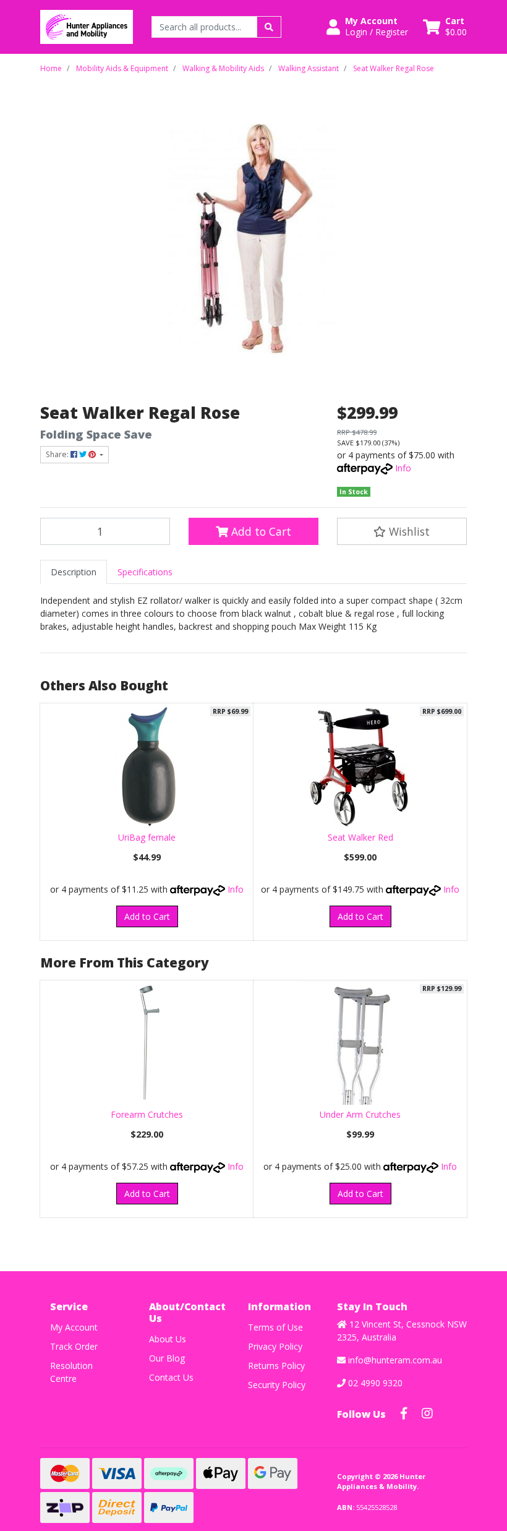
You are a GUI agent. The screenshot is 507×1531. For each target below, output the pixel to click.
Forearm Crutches (147, 1114)
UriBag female (147, 837)
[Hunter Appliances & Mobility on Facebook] (403, 1413)
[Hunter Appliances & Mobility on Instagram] (427, 1413)
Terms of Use (275, 1327)
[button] (367, 26)
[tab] (73, 572)
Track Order (74, 1346)
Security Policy (276, 1385)
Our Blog (167, 1358)
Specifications (145, 572)
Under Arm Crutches (360, 1114)
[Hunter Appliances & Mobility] (86, 26)
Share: (58, 454)
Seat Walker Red (360, 837)
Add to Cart (259, 531)
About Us (167, 1339)
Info (403, 468)
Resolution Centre (71, 1372)
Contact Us (171, 1377)
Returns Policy (276, 1365)
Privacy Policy (275, 1346)
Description (73, 572)
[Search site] (269, 27)
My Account (74, 1327)
